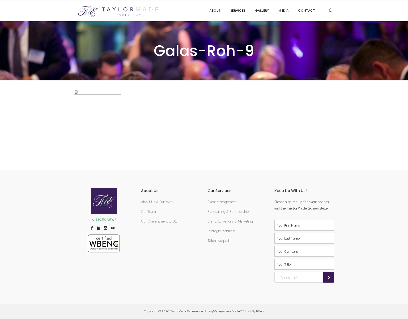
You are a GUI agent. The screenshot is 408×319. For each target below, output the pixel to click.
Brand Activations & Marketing (230, 221)
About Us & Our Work (157, 202)
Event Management (222, 202)
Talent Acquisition (221, 241)
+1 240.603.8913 (104, 219)
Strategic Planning (221, 231)
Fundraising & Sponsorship (228, 212)
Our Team (148, 212)
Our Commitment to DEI (159, 221)
